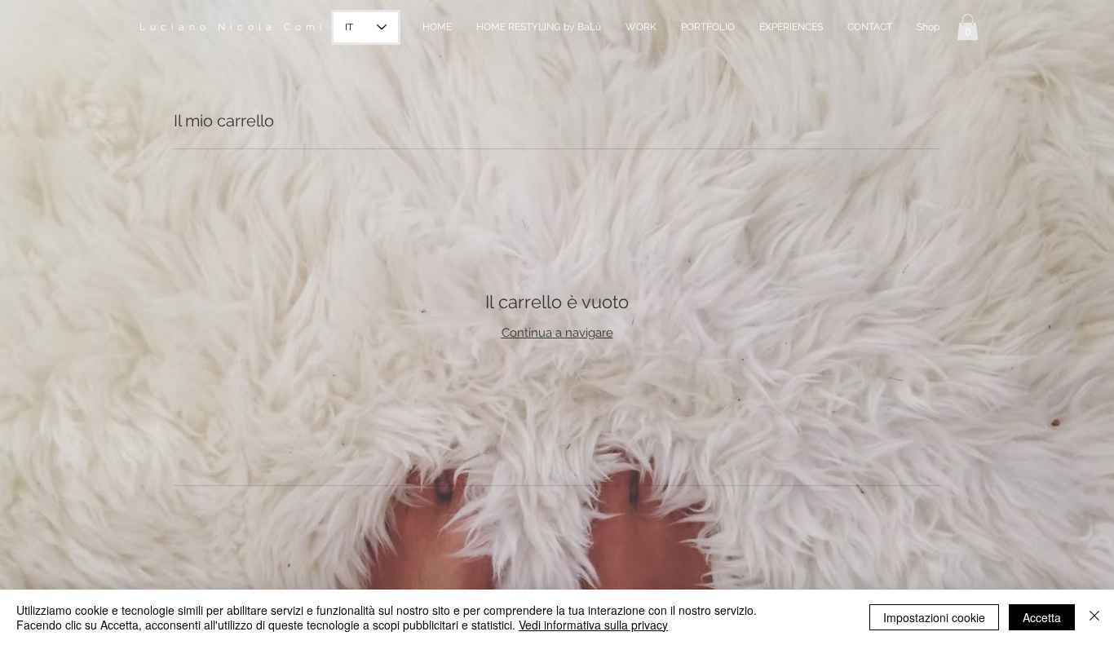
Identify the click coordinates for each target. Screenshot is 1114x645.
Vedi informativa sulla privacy (593, 624)
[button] (968, 27)
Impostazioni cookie (934, 617)
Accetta (1042, 617)
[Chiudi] (1094, 617)
